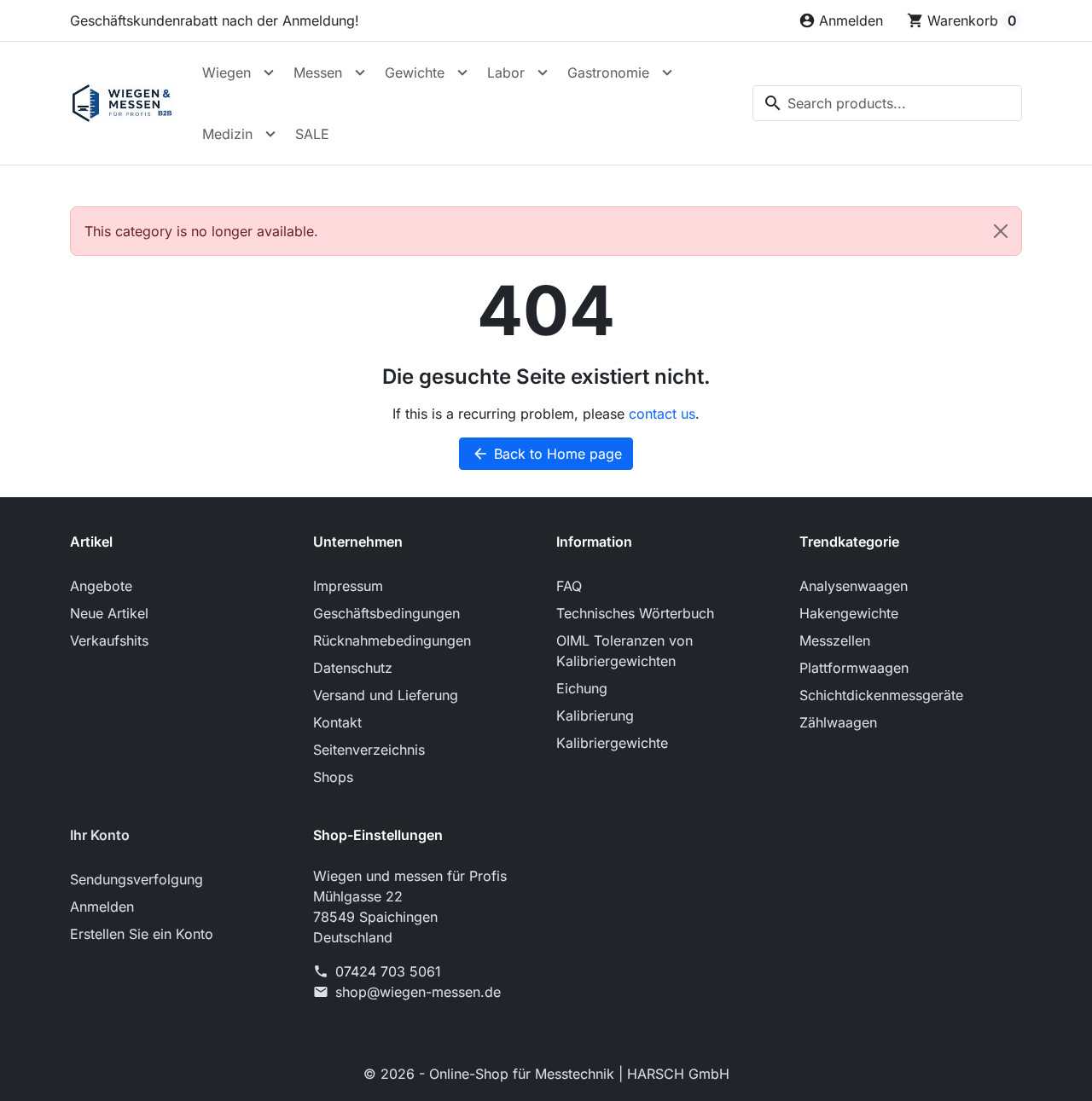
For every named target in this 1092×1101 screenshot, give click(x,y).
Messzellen (834, 640)
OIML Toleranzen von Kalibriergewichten (624, 650)
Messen (317, 72)
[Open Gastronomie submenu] (667, 72)
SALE (312, 133)
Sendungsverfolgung (136, 879)
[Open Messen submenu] (360, 72)
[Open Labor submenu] (542, 72)
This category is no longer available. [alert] (201, 231)
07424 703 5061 (388, 971)
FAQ (569, 585)
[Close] (1000, 231)
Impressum (348, 585)
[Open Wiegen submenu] (269, 72)
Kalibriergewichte (612, 742)
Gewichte (414, 72)
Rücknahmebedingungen (392, 640)
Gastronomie (608, 72)
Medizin (227, 133)
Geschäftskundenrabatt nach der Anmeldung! (214, 20)
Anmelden (102, 906)
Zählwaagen (838, 722)
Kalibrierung (595, 715)
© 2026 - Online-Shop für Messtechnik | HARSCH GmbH (546, 1073)
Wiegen (226, 72)
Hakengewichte (848, 613)
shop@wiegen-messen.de (418, 991)
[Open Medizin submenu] (270, 134)
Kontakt (337, 722)
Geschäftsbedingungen (386, 613)
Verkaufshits (109, 640)
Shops (333, 776)
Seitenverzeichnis (369, 749)
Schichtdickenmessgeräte (881, 695)
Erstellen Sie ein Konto (141, 933)
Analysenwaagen (853, 585)
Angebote (101, 585)
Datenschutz (352, 667)
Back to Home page (547, 453)
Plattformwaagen (854, 667)
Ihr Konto (100, 834)
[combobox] (887, 103)
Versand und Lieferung (385, 695)
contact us (662, 413)
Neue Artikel (109, 613)
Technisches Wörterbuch (635, 613)
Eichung (581, 688)
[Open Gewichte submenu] (462, 72)
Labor (506, 72)
